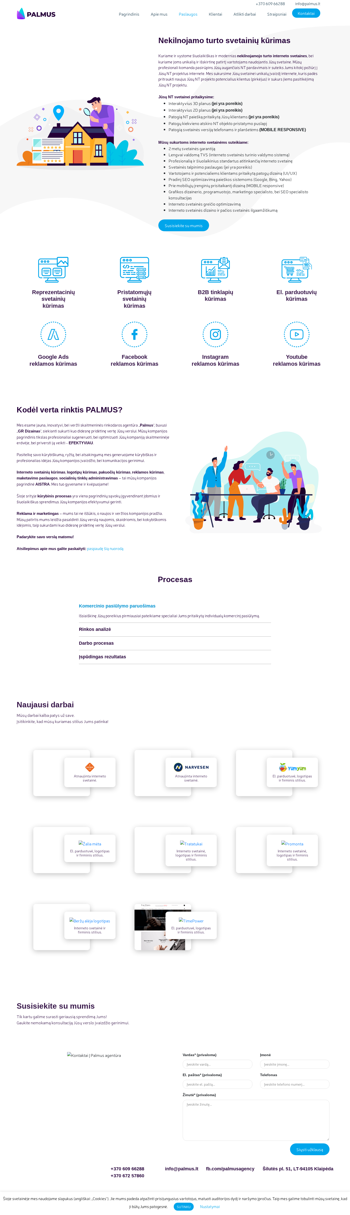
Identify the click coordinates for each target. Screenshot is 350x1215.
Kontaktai (306, 13)
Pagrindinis (129, 14)
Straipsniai (276, 14)
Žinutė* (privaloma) (199, 1095)
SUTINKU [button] (184, 1206)
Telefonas (268, 1075)
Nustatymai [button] (210, 1206)
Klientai (215, 14)
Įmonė (265, 1055)
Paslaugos (188, 14)
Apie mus (159, 14)
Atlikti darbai (244, 14)
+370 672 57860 (127, 1175)
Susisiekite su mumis (184, 225)
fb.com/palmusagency (230, 1168)
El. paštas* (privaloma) (202, 1075)
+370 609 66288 (127, 1168)
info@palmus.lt (181, 1168)
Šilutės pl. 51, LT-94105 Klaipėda (298, 1168)
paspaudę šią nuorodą (105, 548)
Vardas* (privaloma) (200, 1055)
